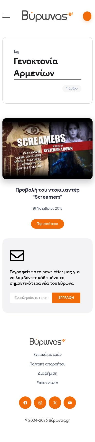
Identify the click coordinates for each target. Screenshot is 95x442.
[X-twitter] (55, 402)
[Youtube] (70, 402)
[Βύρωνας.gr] (47, 15)
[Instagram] (40, 402)
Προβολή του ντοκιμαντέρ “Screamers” (47, 193)
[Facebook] (25, 402)
